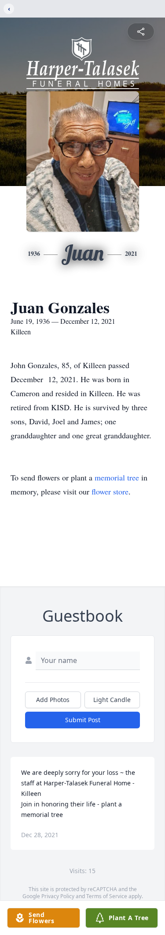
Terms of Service (106, 896)
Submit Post (82, 720)
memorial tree (117, 477)
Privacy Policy (57, 896)
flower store (110, 491)
